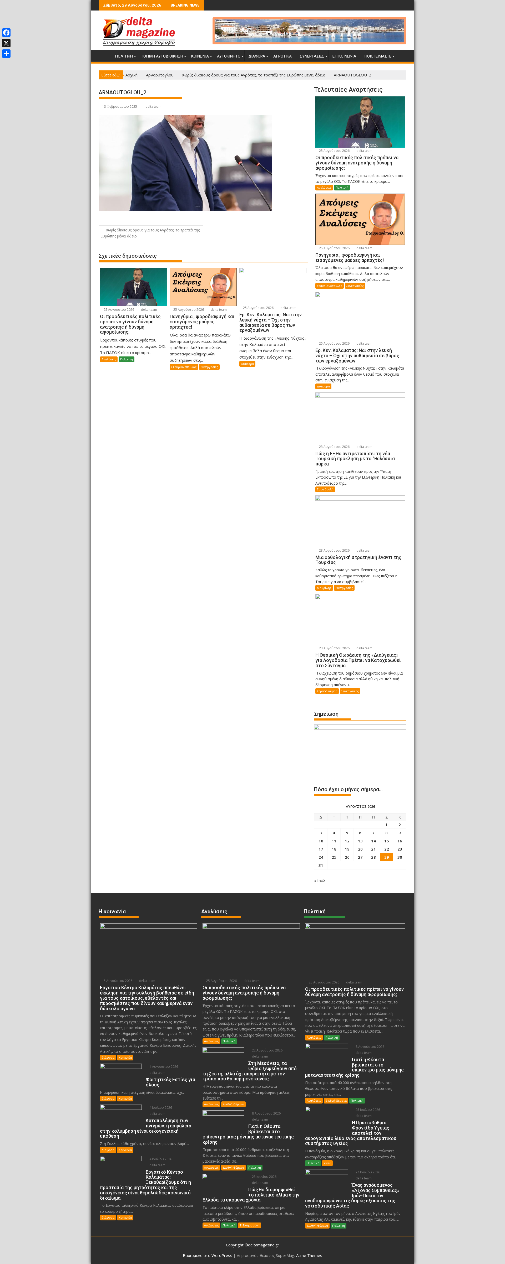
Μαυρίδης (324, 588)
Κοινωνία (200, 56)
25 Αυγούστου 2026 (118, 309)
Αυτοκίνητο (228, 56)
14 (373, 840)
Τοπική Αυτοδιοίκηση (162, 56)
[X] (6, 43)
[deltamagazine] (104, 55)
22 (386, 849)
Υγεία (327, 1163)
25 (334, 857)
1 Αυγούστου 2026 (163, 1066)
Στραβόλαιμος (327, 691)
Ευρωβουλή (325, 489)
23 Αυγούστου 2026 (334, 446)
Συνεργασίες (312, 56)
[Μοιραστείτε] (6, 53)
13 (360, 840)
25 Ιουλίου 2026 (367, 1109)
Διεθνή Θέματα (233, 1104)
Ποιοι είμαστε (377, 56)
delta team (153, 106)
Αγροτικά (282, 56)
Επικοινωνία (344, 56)
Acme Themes (309, 1255)
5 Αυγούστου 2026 (117, 980)
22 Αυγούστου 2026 (266, 1050)
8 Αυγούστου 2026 (266, 1113)
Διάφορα (257, 56)
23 (399, 849)
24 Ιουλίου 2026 (367, 1172)
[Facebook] (6, 32)
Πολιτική (124, 56)
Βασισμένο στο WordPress (207, 1255)
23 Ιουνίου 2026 (263, 1176)
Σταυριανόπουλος (183, 367)
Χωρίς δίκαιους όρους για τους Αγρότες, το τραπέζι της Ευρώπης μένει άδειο (150, 233)
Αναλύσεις (109, 359)
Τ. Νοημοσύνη (250, 1225)
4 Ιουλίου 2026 (160, 1107)
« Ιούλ (319, 880)
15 (386, 840)
